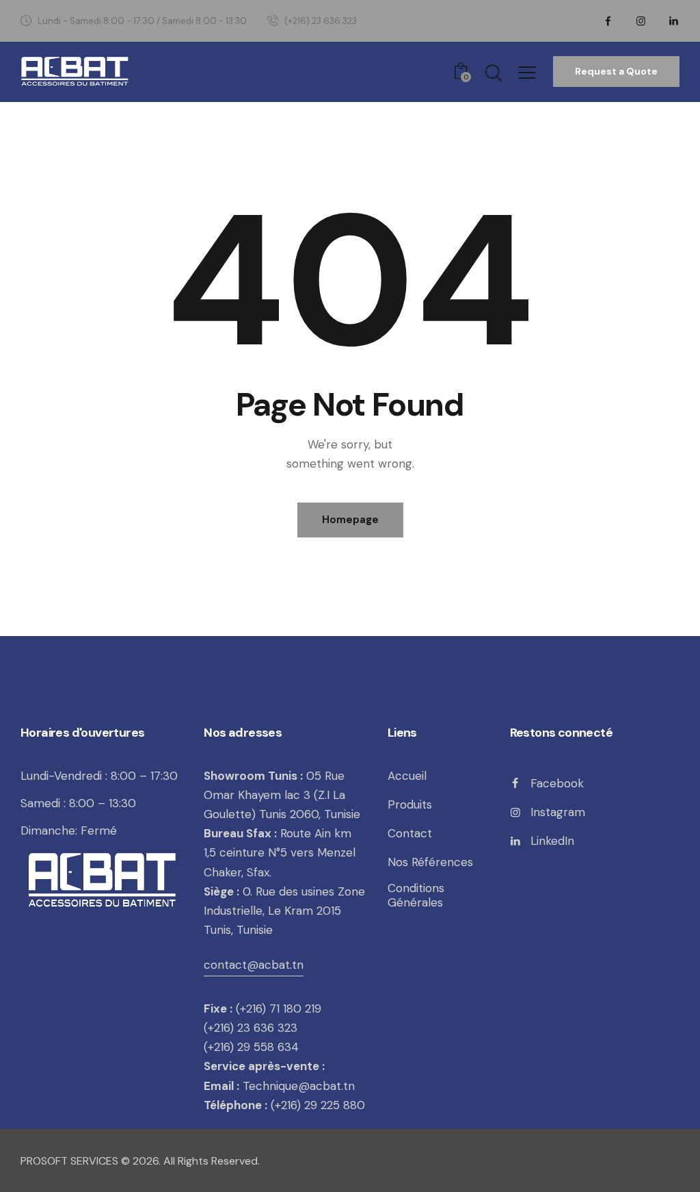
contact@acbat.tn (254, 964)
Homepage (350, 520)
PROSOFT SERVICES (71, 1161)
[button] (527, 71)
